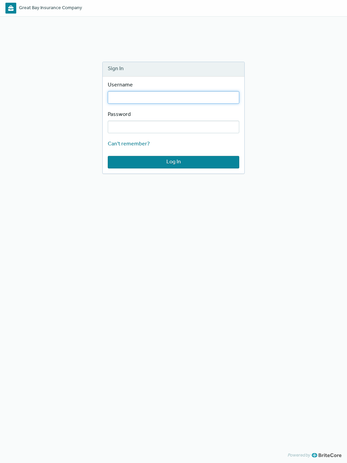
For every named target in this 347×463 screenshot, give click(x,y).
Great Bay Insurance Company (50, 8)
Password (119, 114)
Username (120, 85)
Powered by (299, 455)
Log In (173, 162)
